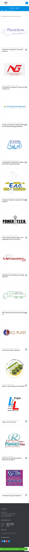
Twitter (4, 541)
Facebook (2, 541)
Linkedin (9, 541)
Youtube (7, 541)
